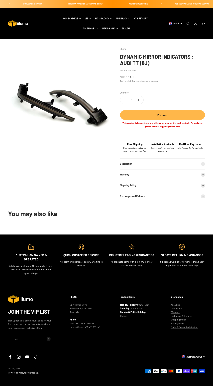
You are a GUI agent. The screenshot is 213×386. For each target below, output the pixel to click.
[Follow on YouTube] (27, 357)
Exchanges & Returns (181, 315)
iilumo (123, 48)
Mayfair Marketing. (29, 372)
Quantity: (124, 92)
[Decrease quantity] (125, 100)
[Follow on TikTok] (35, 357)
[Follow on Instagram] (18, 357)
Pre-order (162, 115)
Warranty (175, 312)
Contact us (176, 308)
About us (175, 304)
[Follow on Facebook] (10, 357)
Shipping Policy (178, 319)
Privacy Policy (177, 323)
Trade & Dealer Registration (184, 327)
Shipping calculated (140, 81)
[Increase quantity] (138, 100)
